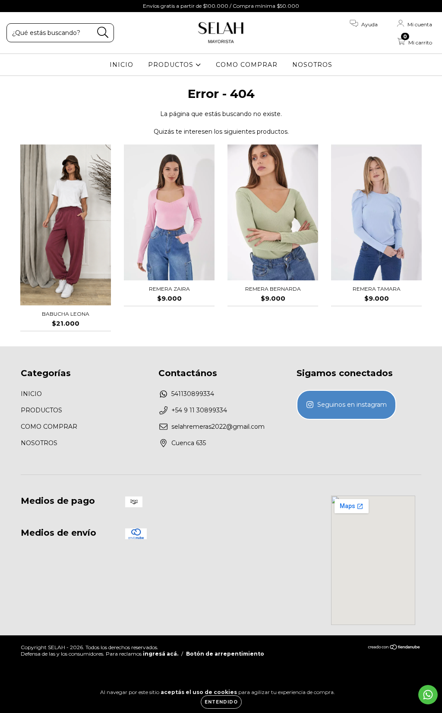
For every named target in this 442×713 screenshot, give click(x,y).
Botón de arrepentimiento (225, 653)
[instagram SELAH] (346, 405)
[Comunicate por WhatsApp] (428, 694)
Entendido (221, 702)
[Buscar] (103, 32)
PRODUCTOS (172, 65)
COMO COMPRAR (247, 65)
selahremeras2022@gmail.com (218, 426)
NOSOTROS (312, 65)
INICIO (121, 65)
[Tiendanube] (394, 647)
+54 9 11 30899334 (199, 410)
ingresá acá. (160, 653)
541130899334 (192, 394)
